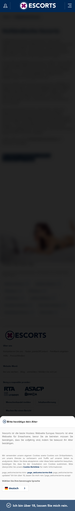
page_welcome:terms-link (39, 472)
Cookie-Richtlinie (31, 467)
